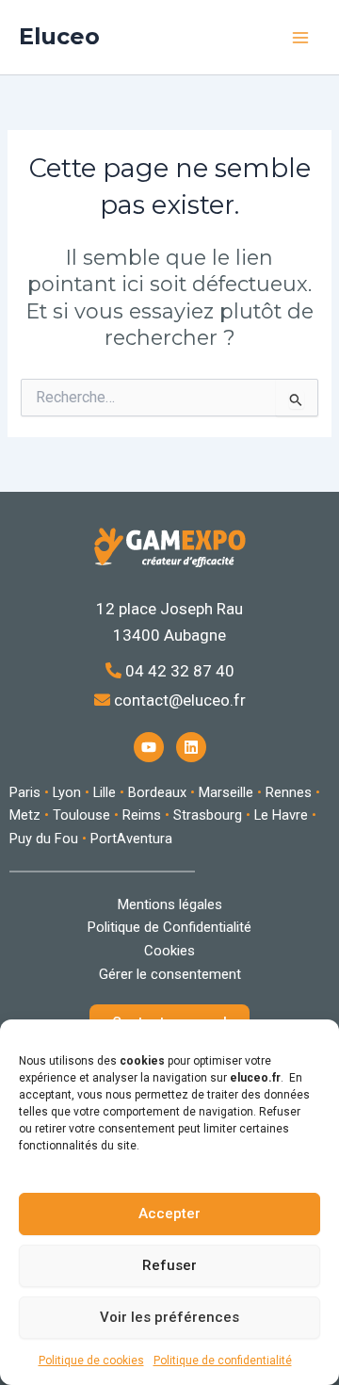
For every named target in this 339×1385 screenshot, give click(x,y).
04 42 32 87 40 (177, 670)
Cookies (169, 950)
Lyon (67, 792)
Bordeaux (157, 792)
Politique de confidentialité (222, 1360)
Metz (24, 815)
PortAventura (131, 838)
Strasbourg (207, 815)
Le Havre (281, 815)
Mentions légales (170, 904)
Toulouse (81, 815)
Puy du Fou (43, 838)
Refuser (169, 1265)
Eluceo (59, 36)
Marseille (226, 792)
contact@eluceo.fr (178, 700)
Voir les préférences (169, 1317)
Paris (24, 792)
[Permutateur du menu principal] (300, 37)
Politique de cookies (91, 1360)
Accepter (169, 1213)
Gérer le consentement (170, 974)
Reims (141, 815)
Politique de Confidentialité (169, 927)
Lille (104, 792)
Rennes (289, 792)
